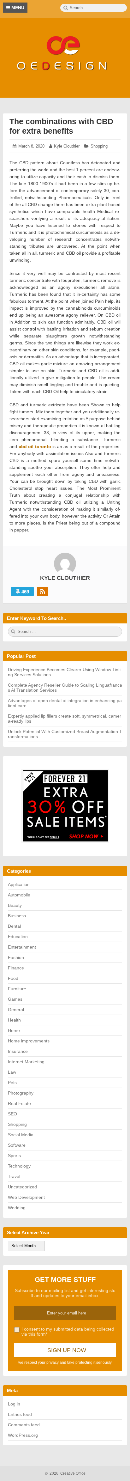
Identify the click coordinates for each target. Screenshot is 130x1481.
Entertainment (22, 947)
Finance (16, 967)
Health (14, 1020)
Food (13, 978)
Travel (14, 1176)
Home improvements (29, 1040)
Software (17, 1145)
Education (18, 936)
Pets (12, 1082)
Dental (14, 926)
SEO (12, 1113)
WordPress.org (23, 1435)
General (16, 1009)
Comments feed (24, 1424)
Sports (14, 1155)
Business (17, 915)
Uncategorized (22, 1186)
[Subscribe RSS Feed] (42, 591)
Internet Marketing (26, 1061)
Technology (19, 1165)
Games (15, 999)
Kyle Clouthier (67, 146)
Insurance (18, 1051)
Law (12, 1072)
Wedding (17, 1207)
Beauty (15, 905)
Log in (14, 1403)
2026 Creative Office (65, 1473)
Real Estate (19, 1103)
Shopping (99, 146)
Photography (20, 1093)
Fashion (16, 957)
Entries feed (20, 1414)
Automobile (19, 894)
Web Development (26, 1197)
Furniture (17, 988)
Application (19, 884)
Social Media (20, 1134)
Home (14, 1030)
